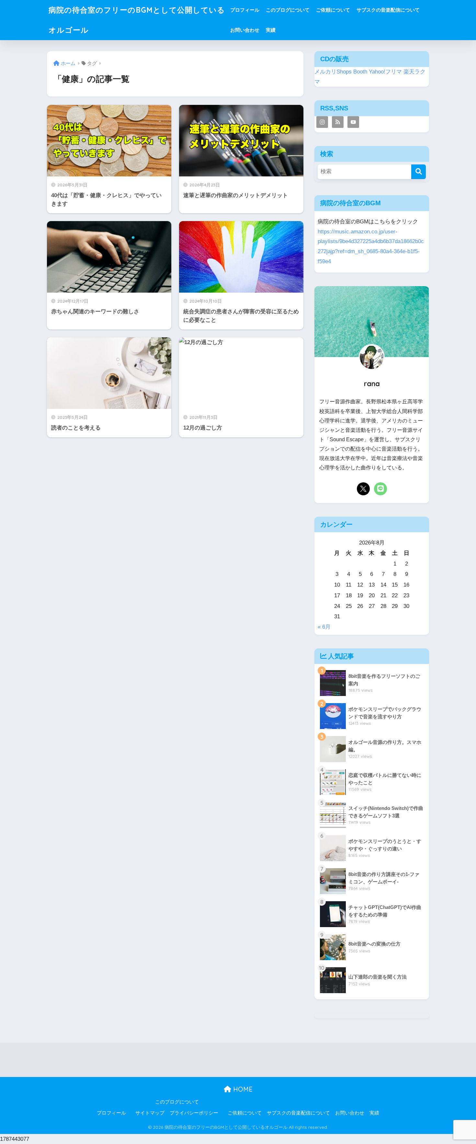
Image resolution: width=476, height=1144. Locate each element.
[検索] (418, 171)
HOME (242, 1089)
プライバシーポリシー (194, 1113)
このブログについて (288, 10)
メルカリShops (333, 72)
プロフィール (244, 10)
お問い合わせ (244, 30)
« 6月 (324, 627)
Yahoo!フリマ (385, 72)
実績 (271, 30)
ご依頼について (333, 10)
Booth (360, 72)
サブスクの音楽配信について (388, 10)
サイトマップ (149, 1113)
